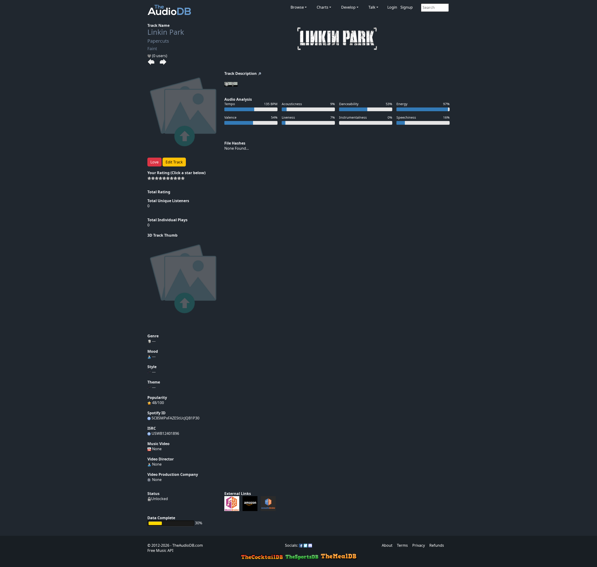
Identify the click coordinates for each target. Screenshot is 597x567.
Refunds (436, 545)
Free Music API (160, 550)
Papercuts (158, 41)
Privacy (418, 545)
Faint (152, 48)
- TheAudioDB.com (186, 545)
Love (154, 162)
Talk (371, 7)
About (387, 545)
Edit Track (174, 162)
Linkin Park (165, 32)
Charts (322, 7)
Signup (406, 7)
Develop (348, 7)
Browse (297, 7)
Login (392, 7)
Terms (402, 545)
